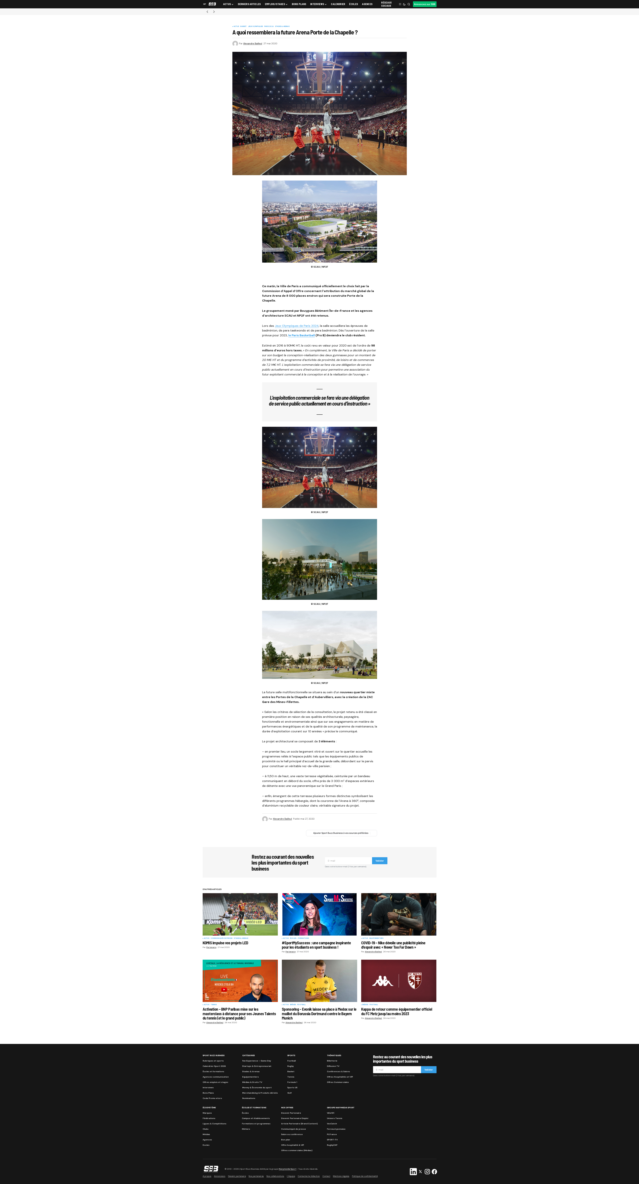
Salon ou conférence (292, 1134)
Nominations (248, 1098)
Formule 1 (292, 1082)
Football (301, 1005)
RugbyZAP (332, 1145)
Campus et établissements (256, 1118)
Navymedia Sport (287, 1169)
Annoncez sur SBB (424, 4)
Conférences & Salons (338, 1071)
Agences (207, 1139)
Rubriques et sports (213, 1060)
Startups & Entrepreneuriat (256, 1066)
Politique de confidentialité (365, 1176)
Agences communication (216, 1077)
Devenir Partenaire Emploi (294, 1118)
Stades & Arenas (282, 26)
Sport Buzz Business (214, 1055)
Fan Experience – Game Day (256, 1060)
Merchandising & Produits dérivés (260, 1093)
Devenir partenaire (237, 1176)
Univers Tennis (334, 1118)
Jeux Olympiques (255, 26)
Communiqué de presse (293, 1129)
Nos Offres (287, 1107)
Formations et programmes (256, 1123)
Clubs (205, 1129)
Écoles (245, 1113)
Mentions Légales (341, 1176)
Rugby (290, 1066)
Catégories (248, 1055)
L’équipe (291, 1176)
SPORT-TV (332, 1139)
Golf (289, 1093)
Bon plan (285, 1139)
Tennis (214, 1005)
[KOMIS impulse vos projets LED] (240, 914)
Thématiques (334, 1055)
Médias (206, 1134)
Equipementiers (376, 938)
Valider (380, 860)
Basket (243, 26)
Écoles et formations (213, 1071)
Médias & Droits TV (252, 1082)
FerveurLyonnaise (336, 1129)
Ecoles (206, 1145)
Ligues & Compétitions (214, 1123)
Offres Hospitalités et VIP (340, 1077)
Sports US (292, 1087)
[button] (205, 4)
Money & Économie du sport (257, 1087)
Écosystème (209, 1107)
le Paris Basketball (301, 335)
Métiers (246, 1129)
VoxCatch (332, 1123)
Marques (207, 1113)
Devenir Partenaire (291, 1113)
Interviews (208, 1087)
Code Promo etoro (212, 1098)
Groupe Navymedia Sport (341, 1107)
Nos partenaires (256, 1176)
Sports (291, 1055)
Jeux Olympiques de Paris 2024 (297, 326)
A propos (207, 1176)
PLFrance (332, 1134)
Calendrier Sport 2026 (214, 1066)
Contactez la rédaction (309, 1176)
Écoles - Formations (299, 938)
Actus (236, 26)
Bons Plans (208, 1093)
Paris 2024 (269, 26)
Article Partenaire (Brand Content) (299, 1123)
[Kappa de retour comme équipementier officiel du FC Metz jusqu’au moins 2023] (399, 981)
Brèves (293, 1005)
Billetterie (332, 1060)
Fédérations (209, 1118)
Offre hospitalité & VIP (292, 1145)
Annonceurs (219, 1176)
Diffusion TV (333, 1066)
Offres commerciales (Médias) (296, 1150)
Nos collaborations (275, 1176)
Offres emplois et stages (215, 1082)
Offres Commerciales (338, 1082)
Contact (326, 1176)
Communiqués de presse (221, 938)
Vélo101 (330, 1113)
